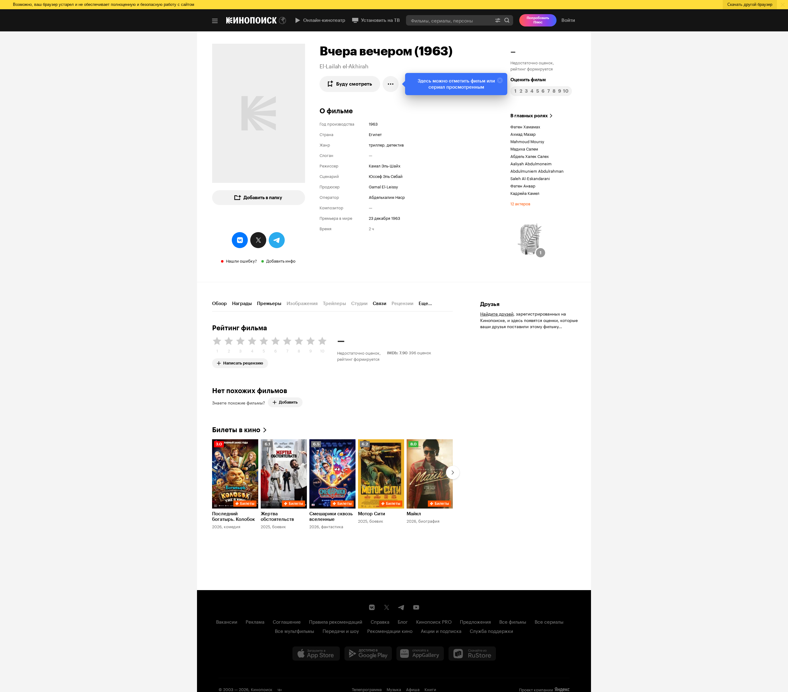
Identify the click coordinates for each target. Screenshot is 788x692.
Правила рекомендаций (335, 621)
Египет (375, 134)
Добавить (288, 402)
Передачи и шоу (341, 630)
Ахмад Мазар (523, 134)
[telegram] (277, 240)
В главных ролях (529, 116)
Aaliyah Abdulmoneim (531, 163)
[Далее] (453, 472)
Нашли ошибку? (241, 260)
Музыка (394, 689)
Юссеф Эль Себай (386, 176)
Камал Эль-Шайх (384, 165)
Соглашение (287, 621)
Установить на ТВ (380, 20)
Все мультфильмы (294, 630)
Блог (403, 621)
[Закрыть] (500, 80)
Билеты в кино (236, 430)
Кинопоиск (261, 689)
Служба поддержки (491, 630)
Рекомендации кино (389, 630)
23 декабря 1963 (384, 218)
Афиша (413, 689)
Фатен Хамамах (525, 126)
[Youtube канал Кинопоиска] (416, 607)
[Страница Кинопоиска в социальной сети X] (386, 607)
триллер (376, 144)
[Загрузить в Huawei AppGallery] (420, 653)
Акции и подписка (441, 630)
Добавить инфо (281, 260)
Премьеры (269, 303)
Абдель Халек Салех (529, 156)
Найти (507, 20)
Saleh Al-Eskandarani (530, 178)
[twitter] (258, 240)
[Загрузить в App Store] (316, 653)
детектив (395, 144)
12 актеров (520, 203)
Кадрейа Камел (524, 193)
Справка (380, 621)
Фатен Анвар (522, 185)
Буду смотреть (354, 84)
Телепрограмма (367, 689)
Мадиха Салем (524, 148)
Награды (242, 303)
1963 (373, 123)
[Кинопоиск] (251, 20)
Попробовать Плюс (538, 20)
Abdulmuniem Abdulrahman (537, 170)
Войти (568, 20)
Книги (430, 689)
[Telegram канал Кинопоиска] (401, 607)
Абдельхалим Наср (387, 197)
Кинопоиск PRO (434, 621)
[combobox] (449, 20)
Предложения (475, 621)
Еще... (425, 303)
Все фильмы (512, 621)
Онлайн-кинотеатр (324, 20)
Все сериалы (549, 621)
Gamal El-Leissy (383, 186)
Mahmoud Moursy (527, 141)
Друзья (490, 304)
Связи (379, 303)
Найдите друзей (496, 313)
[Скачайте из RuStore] (472, 653)
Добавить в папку (262, 197)
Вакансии (226, 621)
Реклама (255, 621)
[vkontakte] (240, 240)
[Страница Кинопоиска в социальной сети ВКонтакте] (372, 607)
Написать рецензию (243, 361)
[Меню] (215, 21)
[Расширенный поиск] (497, 20)
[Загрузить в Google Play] (368, 653)
